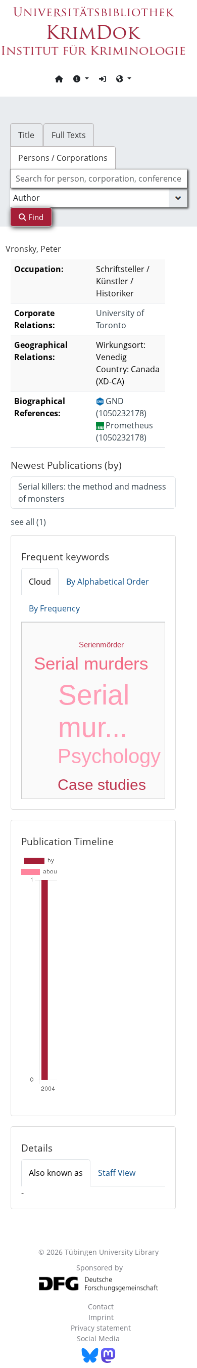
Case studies (102, 784)
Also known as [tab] (56, 1172)
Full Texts (69, 135)
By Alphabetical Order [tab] (107, 581)
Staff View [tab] (116, 1172)
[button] (80, 78)
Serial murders (91, 663)
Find (34, 217)
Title (26, 135)
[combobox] (98, 178)
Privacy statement (101, 1328)
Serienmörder (101, 644)
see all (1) (28, 521)
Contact (101, 1306)
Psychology (109, 756)
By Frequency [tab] (54, 608)
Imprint (101, 1317)
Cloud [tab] (40, 581)
